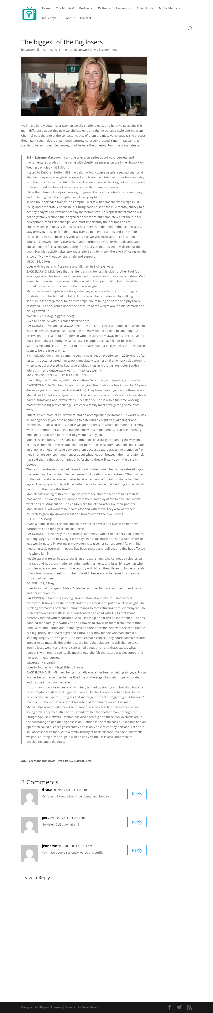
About (70, 18)
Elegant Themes (50, 1007)
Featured (70, 50)
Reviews (121, 8)
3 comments (109, 50)
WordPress (90, 1007)
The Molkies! (65, 8)
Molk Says (49, 18)
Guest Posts (145, 8)
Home (46, 8)
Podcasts (85, 8)
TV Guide (104, 8)
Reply (137, 794)
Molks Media (168, 8)
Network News (88, 50)
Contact (85, 18)
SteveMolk (32, 50)
